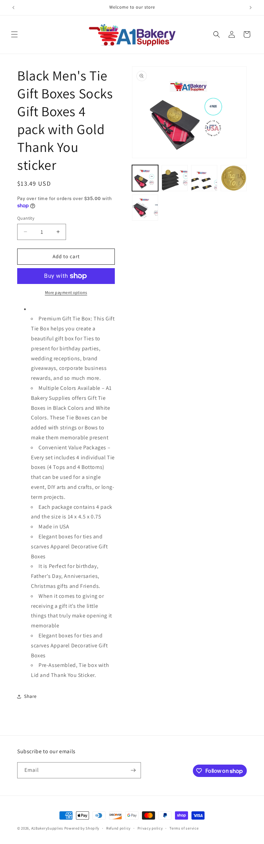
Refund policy (118, 828)
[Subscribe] (133, 770)
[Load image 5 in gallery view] (145, 208)
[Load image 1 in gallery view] (145, 178)
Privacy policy (150, 828)
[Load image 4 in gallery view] (234, 178)
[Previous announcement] (13, 7)
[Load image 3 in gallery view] (204, 178)
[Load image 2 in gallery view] (175, 178)
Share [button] (30, 696)
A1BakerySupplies (47, 828)
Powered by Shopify (82, 828)
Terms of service (183, 828)
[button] (14, 34)
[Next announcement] (250, 7)
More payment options (66, 292)
